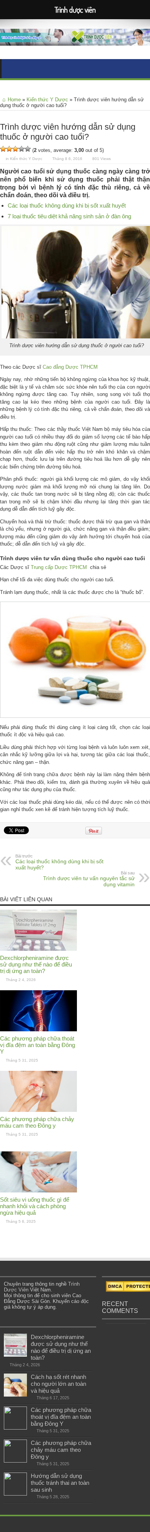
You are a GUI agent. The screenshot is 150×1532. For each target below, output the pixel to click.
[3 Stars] (15, 149)
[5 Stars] (28, 149)
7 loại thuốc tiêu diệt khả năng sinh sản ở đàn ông (69, 216)
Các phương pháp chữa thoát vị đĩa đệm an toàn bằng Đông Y (37, 1045)
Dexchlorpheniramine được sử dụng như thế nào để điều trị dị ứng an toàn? (36, 964)
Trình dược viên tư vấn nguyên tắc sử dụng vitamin (89, 879)
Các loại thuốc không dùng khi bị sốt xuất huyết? (59, 862)
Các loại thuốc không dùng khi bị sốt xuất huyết (67, 205)
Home (14, 99)
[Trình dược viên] (75, 40)
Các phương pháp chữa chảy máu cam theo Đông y (37, 1122)
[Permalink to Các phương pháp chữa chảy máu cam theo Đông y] (38, 1110)
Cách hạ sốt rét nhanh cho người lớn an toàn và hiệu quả (58, 1384)
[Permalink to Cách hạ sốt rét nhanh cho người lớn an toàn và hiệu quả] (15, 1395)
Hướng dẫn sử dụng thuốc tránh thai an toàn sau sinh (60, 1483)
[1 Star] (3, 149)
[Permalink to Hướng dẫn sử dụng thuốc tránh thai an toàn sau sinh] (15, 1494)
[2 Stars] (9, 149)
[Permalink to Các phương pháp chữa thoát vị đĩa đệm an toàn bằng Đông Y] (38, 1029)
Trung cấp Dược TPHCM (59, 567)
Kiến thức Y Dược (47, 99)
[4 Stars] (21, 149)
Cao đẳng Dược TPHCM (70, 367)
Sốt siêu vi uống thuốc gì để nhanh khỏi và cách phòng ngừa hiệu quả (34, 1206)
